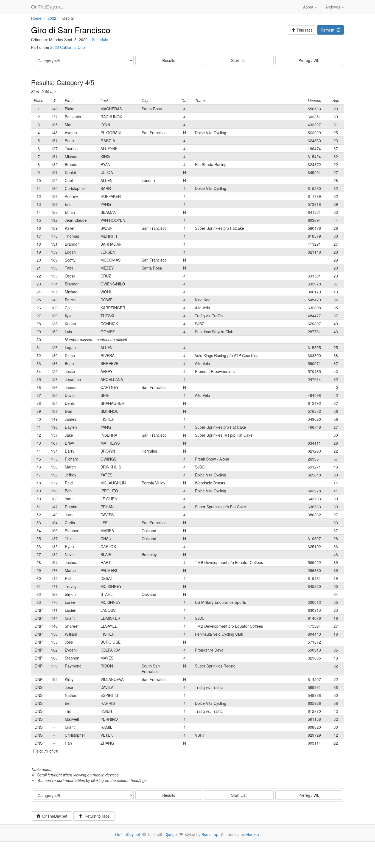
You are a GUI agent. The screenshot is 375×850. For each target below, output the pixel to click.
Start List (239, 60)
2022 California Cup (67, 47)
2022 (51, 18)
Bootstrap (210, 834)
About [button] (308, 7)
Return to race (96, 816)
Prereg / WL (308, 60)
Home (36, 18)
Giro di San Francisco (70, 30)
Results (168, 60)
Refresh (329, 30)
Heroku (252, 834)
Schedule (100, 39)
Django (170, 834)
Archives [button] (333, 7)
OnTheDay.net (47, 7)
